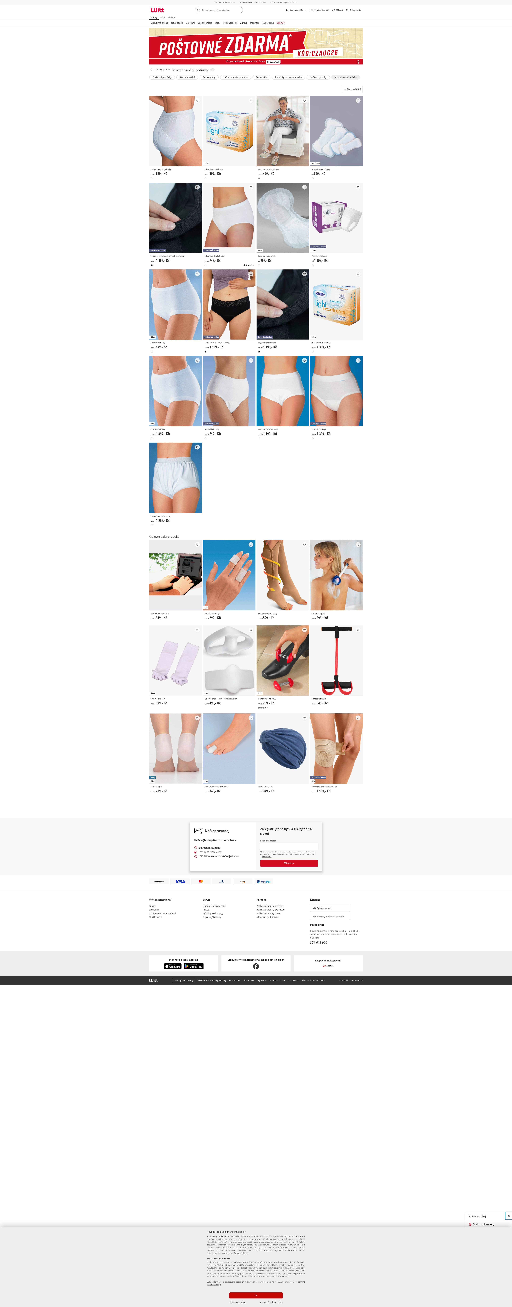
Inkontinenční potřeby (346, 79)
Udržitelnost (155, 917)
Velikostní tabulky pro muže (270, 909)
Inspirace (254, 22)
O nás (152, 905)
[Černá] (152, 265)
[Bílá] (152, 178)
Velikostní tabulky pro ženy (270, 905)
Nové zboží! (177, 22)
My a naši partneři (215, 1236)
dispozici (268, 1250)
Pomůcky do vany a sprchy (288, 79)
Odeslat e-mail (327, 909)
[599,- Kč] (175, 131)
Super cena (268, 22)
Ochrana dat (235, 980)
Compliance (294, 980)
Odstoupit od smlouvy (183, 980)
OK (256, 1295)
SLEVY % (281, 22)
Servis (206, 899)
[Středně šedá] (259, 178)
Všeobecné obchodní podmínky (212, 980)
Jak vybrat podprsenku (268, 917)
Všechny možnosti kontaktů (330, 916)
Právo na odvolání (277, 980)
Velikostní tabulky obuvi (268, 913)
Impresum (261, 980)
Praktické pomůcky (162, 79)
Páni (162, 17)
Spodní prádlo (205, 22)
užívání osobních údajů (294, 1236)
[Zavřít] (509, 1215)
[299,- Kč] (336, 575)
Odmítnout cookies (237, 1302)
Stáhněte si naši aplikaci (184, 959)
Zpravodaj (154, 909)
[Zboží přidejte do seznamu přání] (197, 100)
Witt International (160, 899)
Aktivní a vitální (187, 79)
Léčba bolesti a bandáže (235, 79)
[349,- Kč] (175, 575)
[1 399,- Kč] (175, 478)
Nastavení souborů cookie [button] (313, 980)
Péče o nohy (209, 79)
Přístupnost (249, 980)
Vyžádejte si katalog (213, 913)
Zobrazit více (266, 856)
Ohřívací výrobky (318, 79)
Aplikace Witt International (162, 913)
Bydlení (171, 17)
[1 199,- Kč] (283, 391)
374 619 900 (318, 942)
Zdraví (243, 22)
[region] (256, 1267)
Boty (217, 22)
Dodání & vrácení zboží (214, 905)
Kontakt (315, 899)
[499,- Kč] (283, 131)
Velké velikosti (230, 22)
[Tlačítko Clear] (240, 10)
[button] (150, 72)
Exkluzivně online (159, 22)
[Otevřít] (358, 62)
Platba (206, 909)
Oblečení (190, 22)
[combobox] (225, 10)
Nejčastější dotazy (212, 917)
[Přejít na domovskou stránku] (157, 10)
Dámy (154, 17)
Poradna (262, 899)
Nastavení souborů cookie (271, 1302)
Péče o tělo (261, 79)
